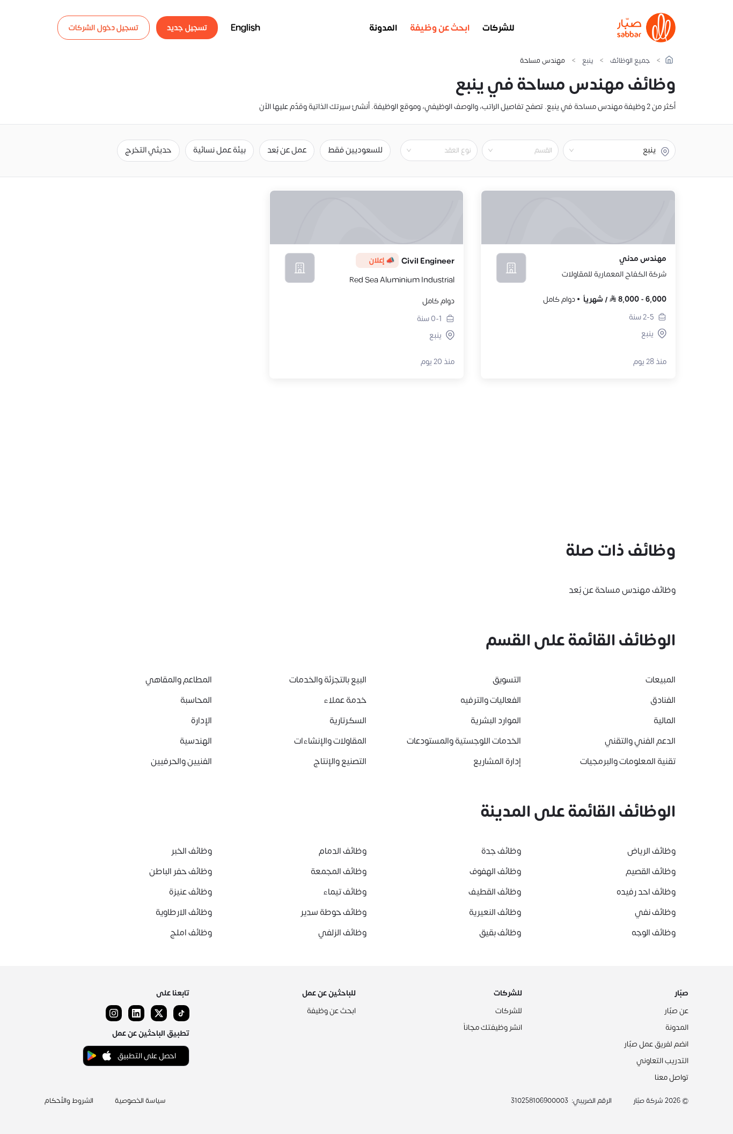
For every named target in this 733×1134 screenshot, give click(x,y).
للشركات (498, 28)
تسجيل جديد (187, 27)
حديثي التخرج (148, 150)
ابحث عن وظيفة (440, 28)
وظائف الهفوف (495, 871)
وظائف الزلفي (342, 933)
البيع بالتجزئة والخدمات (327, 680)
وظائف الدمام (342, 851)
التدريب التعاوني (662, 1060)
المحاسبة (196, 700)
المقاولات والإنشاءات (330, 741)
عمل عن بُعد (286, 150)
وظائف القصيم (651, 871)
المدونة (383, 28)
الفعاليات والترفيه (490, 700)
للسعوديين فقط (355, 150)
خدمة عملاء (345, 700)
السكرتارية (347, 721)
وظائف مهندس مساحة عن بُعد (622, 590)
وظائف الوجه (654, 933)
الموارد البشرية (496, 721)
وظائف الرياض (651, 851)
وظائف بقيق (500, 933)
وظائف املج (191, 933)
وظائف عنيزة (190, 892)
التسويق (507, 680)
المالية (665, 721)
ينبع (587, 61)
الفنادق (663, 700)
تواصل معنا (671, 1077)
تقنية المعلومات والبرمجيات (628, 761)
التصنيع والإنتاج (339, 761)
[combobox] (511, 150)
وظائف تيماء (344, 892)
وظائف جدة (501, 851)
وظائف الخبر (191, 851)
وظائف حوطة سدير (333, 912)
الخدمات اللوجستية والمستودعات (464, 741)
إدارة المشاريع (497, 761)
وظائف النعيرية (495, 912)
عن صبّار (676, 1010)
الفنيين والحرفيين (181, 761)
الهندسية (196, 741)
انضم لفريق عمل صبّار (656, 1044)
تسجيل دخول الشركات (103, 27)
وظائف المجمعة (338, 871)
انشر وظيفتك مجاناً (493, 1027)
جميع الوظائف (630, 61)
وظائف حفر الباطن (180, 871)
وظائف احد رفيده (646, 892)
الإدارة (201, 721)
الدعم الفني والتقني (640, 741)
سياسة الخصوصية (140, 1101)
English (245, 28)
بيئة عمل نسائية (219, 150)
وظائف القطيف (494, 892)
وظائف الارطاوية (184, 912)
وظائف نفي (655, 912)
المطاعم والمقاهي (178, 680)
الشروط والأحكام (69, 1101)
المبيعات (661, 680)
